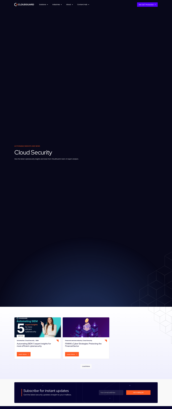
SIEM (37, 340)
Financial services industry (73, 340)
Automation (20, 340)
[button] (43, 4)
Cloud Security (30, 340)
